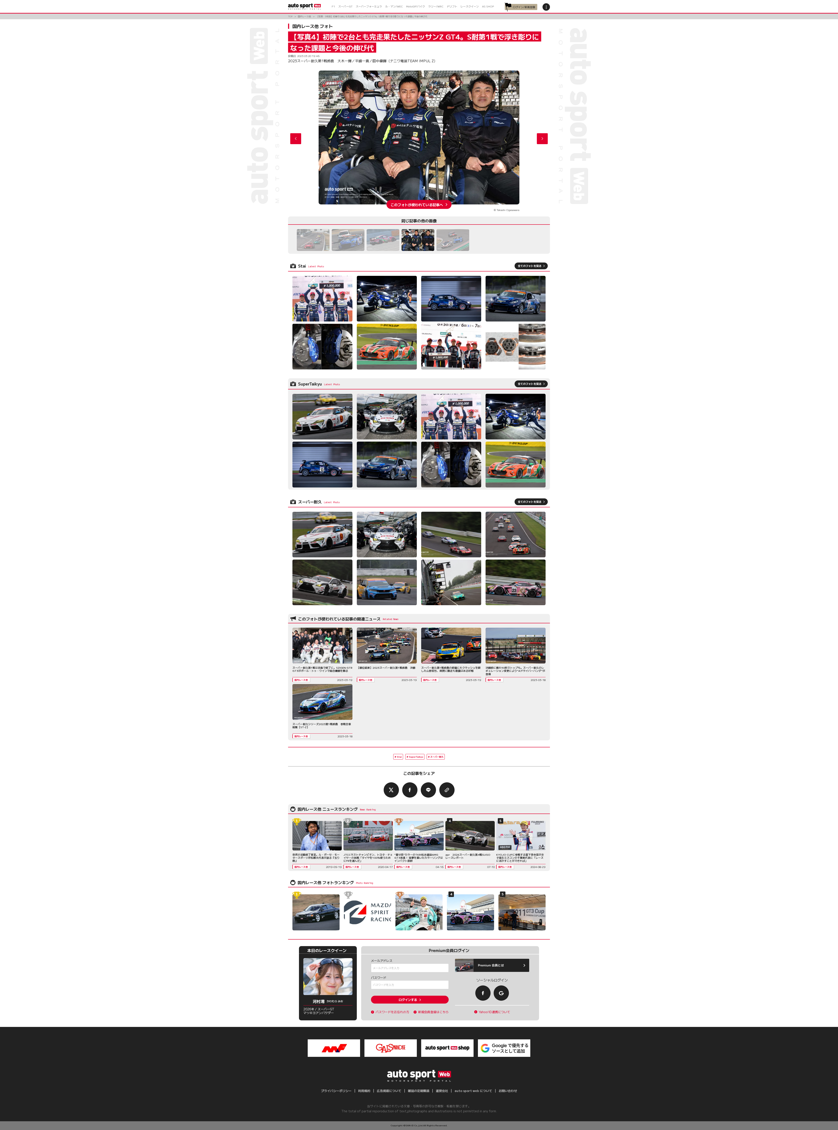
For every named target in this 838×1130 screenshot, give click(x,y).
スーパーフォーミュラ (369, 6)
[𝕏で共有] (391, 790)
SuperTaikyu (416, 756)
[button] (542, 138)
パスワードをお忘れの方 (392, 1012)
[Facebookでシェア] (409, 790)
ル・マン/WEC (394, 6)
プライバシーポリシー (336, 1091)
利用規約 (364, 1091)
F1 (333, 6)
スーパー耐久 (436, 756)
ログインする (408, 999)
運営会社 (442, 1091)
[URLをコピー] (447, 790)
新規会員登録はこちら (433, 1012)
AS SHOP (488, 6)
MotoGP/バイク (415, 6)
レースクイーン (469, 6)
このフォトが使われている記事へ (417, 204)
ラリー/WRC (435, 6)
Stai (399, 756)
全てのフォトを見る (529, 266)
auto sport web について (473, 1091)
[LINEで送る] (428, 790)
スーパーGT (345, 6)
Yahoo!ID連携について (494, 1012)
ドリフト (452, 6)
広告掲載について (389, 1091)
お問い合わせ (508, 1091)
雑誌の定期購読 (418, 1091)
